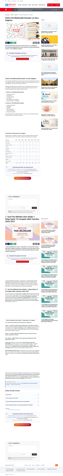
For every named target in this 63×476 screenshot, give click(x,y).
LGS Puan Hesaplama (10, 469)
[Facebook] (6, 43)
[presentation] (9, 9)
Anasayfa (8, 14)
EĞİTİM (19, 4)
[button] (34, 43)
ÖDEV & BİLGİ (24, 4)
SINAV (29, 4)
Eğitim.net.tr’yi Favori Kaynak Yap (22, 58)
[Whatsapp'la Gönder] (13, 43)
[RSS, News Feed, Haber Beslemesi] (56, 465)
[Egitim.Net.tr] (10, 4)
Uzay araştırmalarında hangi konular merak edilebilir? (18, 401)
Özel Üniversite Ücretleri (21, 469)
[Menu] (49, 5)
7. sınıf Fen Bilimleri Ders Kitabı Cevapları (13, 409)
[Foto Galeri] (57, 0)
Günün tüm (54, 9)
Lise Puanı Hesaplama (41, 469)
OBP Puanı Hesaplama (31, 469)
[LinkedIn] (11, 43)
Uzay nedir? (8, 394)
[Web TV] (54, 0)
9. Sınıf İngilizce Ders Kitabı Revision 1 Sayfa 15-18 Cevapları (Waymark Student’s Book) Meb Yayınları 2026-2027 (30, 10)
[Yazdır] (15, 43)
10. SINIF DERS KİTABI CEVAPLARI (22, 178)
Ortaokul (16, 14)
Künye (30, 465)
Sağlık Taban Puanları (9, 470)
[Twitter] (8, 43)
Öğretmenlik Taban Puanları (52, 469)
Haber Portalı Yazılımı (10, 474)
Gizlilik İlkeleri (38, 465)
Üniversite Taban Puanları (21, 470)
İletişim (33, 465)
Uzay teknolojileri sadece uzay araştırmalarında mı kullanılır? (19, 405)
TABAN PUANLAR (42, 4)
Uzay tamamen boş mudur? (12, 398)
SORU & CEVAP (35, 4)
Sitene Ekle (42, 465)
